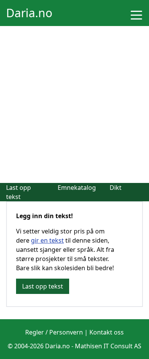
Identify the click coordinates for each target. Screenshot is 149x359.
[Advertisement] (74, 104)
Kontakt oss (106, 332)
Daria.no (29, 13)
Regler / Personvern (54, 332)
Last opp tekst (42, 286)
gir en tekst (47, 240)
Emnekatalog (77, 187)
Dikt (115, 187)
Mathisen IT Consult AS (108, 346)
